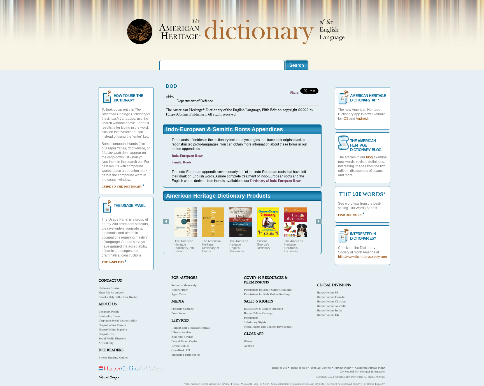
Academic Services (182, 337)
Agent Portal (179, 294)
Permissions (251, 318)
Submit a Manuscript (184, 285)
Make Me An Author (111, 292)
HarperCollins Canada (331, 297)
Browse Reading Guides (113, 357)
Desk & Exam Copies (184, 341)
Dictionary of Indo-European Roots (275, 180)
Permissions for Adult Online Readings (268, 290)
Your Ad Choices (320, 367)
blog (369, 157)
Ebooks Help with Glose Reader (118, 297)
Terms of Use (279, 367)
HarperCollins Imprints (113, 329)
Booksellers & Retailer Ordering (263, 309)
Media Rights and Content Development (268, 327)
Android (249, 346)
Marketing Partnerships (185, 355)
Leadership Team (109, 316)
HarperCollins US (328, 292)
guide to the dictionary (122, 186)
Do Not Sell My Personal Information (362, 371)
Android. (362, 119)
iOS (345, 119)
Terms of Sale (298, 367)
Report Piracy (179, 290)
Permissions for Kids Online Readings (267, 294)
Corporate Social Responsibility (118, 320)
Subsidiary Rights (255, 322)
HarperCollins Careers (112, 325)
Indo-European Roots (187, 155)
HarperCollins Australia (331, 306)
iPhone (248, 341)
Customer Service (109, 288)
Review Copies (180, 346)
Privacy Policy (343, 367)
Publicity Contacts (182, 309)
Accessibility (106, 343)
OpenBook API (180, 350)
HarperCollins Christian (331, 301)
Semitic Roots (181, 162)
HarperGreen (107, 334)
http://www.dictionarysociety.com (362, 257)
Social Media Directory (112, 338)
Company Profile (109, 311)
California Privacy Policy (370, 367)
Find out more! (350, 215)
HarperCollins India (329, 310)
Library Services (181, 332)
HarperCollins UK (328, 315)
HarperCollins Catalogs (258, 313)
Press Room (178, 313)
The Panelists (113, 262)
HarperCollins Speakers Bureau (190, 328)
